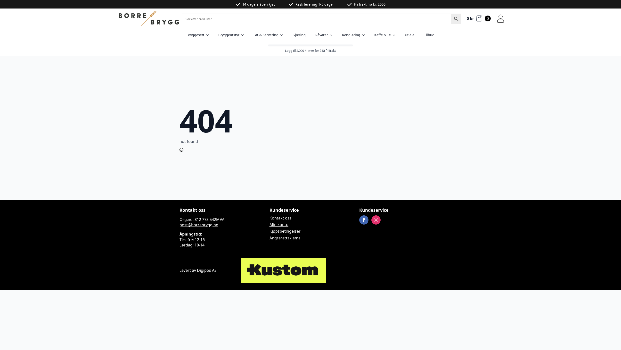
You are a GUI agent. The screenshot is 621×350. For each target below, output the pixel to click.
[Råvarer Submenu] (332, 35)
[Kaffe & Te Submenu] (395, 35)
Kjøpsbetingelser (285, 231)
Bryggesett (195, 35)
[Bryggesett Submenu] (208, 35)
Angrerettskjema (285, 238)
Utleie (409, 35)
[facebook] (363, 220)
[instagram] (376, 220)
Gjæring (299, 35)
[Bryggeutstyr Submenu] (244, 35)
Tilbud (429, 35)
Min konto (279, 224)
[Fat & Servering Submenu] (283, 35)
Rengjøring (351, 35)
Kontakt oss (280, 218)
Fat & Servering (265, 35)
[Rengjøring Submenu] (364, 35)
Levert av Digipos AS (198, 270)
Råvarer (321, 35)
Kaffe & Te (382, 35)
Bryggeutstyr (228, 35)
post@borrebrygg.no (199, 225)
